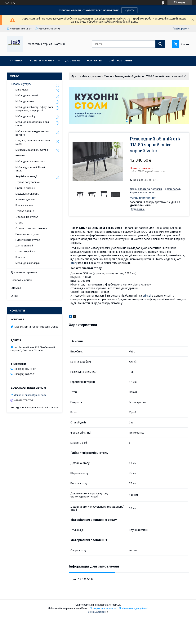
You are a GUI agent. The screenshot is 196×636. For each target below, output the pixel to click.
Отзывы (16, 287)
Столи (108, 76)
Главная (16, 60)
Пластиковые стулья (28, 239)
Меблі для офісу (25, 116)
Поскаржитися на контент (103, 608)
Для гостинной (24, 245)
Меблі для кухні (91, 76)
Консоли (20, 257)
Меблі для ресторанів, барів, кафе (33, 124)
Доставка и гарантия (24, 272)
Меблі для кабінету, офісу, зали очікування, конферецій (35, 109)
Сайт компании (120, 60)
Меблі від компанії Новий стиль (31, 169)
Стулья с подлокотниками (31, 228)
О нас (14, 295)
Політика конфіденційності (133, 608)
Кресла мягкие (24, 205)
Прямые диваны (25, 188)
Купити (129, 10)
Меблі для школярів (28, 263)
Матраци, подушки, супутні (32, 149)
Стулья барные (25, 211)
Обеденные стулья (27, 216)
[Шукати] (160, 44)
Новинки (20, 155)
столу (74, 262)
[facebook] (70, 317)
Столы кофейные (26, 251)
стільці (147, 295)
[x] (74, 317)
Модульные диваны (27, 193)
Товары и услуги (42, 60)
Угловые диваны (25, 199)
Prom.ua (116, 604)
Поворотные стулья (27, 234)
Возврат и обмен (21, 280)
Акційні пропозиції (26, 176)
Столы (19, 222)
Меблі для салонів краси (30, 161)
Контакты (94, 60)
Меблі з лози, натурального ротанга (32, 133)
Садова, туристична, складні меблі (33, 142)
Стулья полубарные (28, 182)
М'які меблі (22, 89)
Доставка (72, 60)
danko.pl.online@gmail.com (30, 395)
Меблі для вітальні (27, 95)
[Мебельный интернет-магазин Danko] (15, 50)
